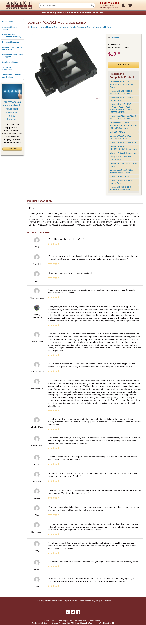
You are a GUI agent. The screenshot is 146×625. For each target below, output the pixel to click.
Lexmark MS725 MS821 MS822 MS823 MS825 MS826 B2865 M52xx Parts (123, 125)
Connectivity (7, 22)
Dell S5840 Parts (117, 132)
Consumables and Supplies (9, 28)
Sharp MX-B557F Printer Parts (123, 153)
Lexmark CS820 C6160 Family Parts (124, 164)
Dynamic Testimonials (53, 601)
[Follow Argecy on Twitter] (73, 612)
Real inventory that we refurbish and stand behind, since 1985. (73, 12)
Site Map (107, 601)
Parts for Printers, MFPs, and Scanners (12, 48)
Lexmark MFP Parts (103, 27)
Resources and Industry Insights (88, 601)
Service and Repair (10, 62)
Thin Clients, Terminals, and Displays (11, 76)
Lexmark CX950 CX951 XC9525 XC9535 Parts (120, 188)
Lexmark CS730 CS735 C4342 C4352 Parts (120, 137)
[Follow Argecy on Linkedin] (68, 612)
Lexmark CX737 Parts (120, 176)
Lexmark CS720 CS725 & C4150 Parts (121, 98)
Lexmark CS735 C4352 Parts (123, 142)
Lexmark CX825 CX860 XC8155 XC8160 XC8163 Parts (121, 84)
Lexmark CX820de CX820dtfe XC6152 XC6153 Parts (123, 117)
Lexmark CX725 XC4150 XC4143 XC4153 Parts (121, 92)
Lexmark (115, 38)
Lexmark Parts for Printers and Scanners (78, 27)
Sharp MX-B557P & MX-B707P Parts (121, 158)
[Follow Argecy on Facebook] (78, 612)
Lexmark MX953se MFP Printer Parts (121, 181)
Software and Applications (7, 68)
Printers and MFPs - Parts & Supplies (12, 56)
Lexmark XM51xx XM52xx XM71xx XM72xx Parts (121, 171)
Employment (69, 601)
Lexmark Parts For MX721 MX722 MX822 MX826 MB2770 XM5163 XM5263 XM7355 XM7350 (122, 108)
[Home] (28, 26)
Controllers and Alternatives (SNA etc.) (11, 36)
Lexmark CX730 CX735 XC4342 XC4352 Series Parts (123, 147)
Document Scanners (10, 42)
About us (39, 601)
